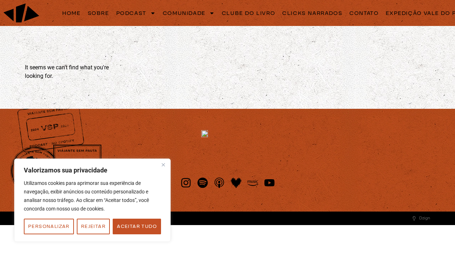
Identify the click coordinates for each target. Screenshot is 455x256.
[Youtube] (269, 182)
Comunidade (184, 13)
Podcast (131, 13)
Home (71, 13)
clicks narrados (312, 13)
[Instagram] (185, 182)
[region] (92, 200)
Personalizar (49, 226)
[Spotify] (202, 182)
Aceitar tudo (137, 226)
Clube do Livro (248, 13)
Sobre (98, 13)
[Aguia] (21, 13)
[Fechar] (163, 164)
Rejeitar (93, 226)
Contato (364, 13)
